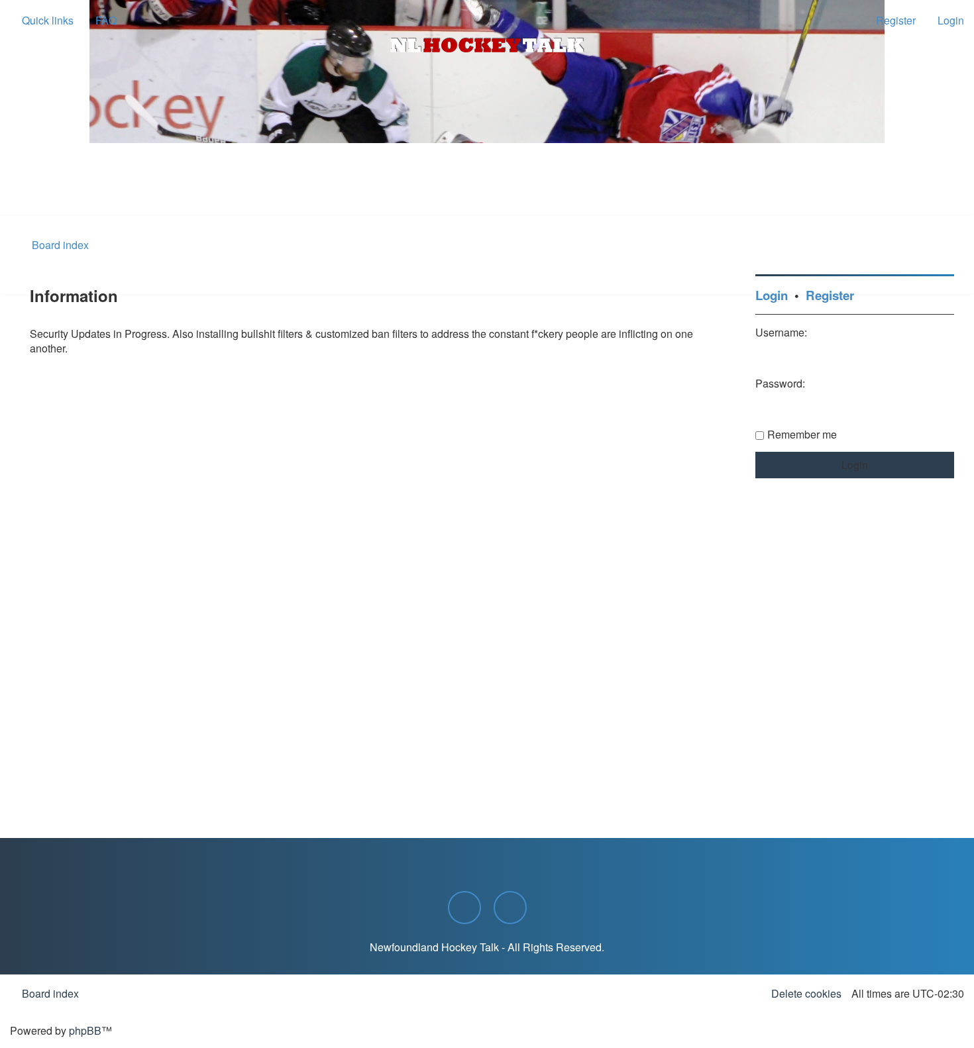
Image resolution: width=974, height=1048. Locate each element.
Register (830, 295)
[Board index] (487, 45)
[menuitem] (100, 20)
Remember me (802, 434)
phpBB (85, 1030)
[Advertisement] (487, 179)
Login (771, 295)
